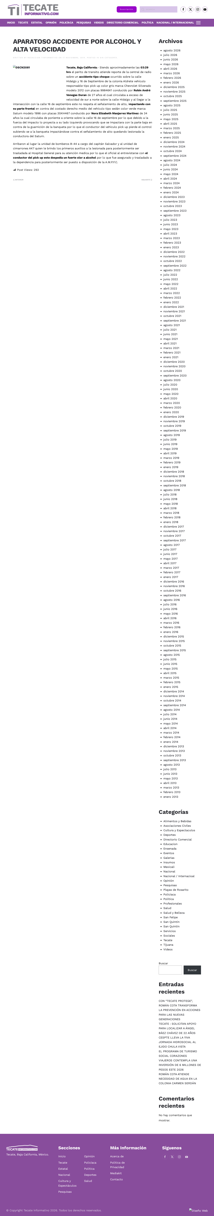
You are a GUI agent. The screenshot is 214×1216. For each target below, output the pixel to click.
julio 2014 (170, 714)
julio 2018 (170, 494)
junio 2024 (170, 169)
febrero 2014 (171, 737)
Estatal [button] (36, 22)
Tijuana (168, 944)
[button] (198, 23)
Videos (99, 22)
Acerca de (117, 1156)
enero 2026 (171, 82)
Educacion (170, 844)
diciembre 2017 (173, 526)
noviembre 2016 (174, 586)
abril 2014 (170, 728)
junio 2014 (170, 718)
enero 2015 (170, 686)
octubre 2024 (172, 151)
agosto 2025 (171, 105)
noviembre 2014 (174, 696)
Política (147, 22)
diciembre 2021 (173, 306)
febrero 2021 (171, 352)
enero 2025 (171, 137)
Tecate (23, 22)
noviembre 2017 (174, 531)
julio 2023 (170, 219)
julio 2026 (170, 55)
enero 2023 (171, 247)
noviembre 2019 (174, 421)
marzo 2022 (171, 293)
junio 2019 (170, 444)
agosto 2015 (171, 654)
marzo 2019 (171, 457)
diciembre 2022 (174, 251)
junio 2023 (170, 224)
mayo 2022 (170, 284)
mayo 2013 (170, 778)
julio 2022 (170, 274)
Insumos (169, 862)
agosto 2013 (171, 764)
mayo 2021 (170, 338)
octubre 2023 (172, 206)
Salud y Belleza (174, 912)
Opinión (51, 22)
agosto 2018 (171, 490)
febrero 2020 (172, 407)
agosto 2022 (171, 270)
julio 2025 (170, 109)
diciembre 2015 (173, 636)
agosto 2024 (171, 160)
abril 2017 (169, 563)
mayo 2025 (170, 119)
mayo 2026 (170, 64)
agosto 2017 (171, 544)
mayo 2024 (170, 174)
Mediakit (116, 1173)
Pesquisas (83, 22)
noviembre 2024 (174, 146)
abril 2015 (169, 673)
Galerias (168, 857)
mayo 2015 (170, 668)
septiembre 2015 (174, 650)
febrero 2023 (172, 242)
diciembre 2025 (174, 87)
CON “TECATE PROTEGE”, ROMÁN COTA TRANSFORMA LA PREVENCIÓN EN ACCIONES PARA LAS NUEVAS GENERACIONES (179, 1010)
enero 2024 (171, 192)
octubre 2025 (172, 96)
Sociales (169, 935)
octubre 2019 (172, 425)
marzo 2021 (171, 348)
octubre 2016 (172, 590)
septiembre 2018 (174, 485)
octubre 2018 (172, 480)
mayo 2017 (170, 558)
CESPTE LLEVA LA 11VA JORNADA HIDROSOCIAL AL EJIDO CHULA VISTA (177, 1042)
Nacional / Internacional (175, 22)
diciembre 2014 (173, 691)
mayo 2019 (170, 448)
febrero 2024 (172, 187)
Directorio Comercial (177, 839)
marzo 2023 (171, 238)
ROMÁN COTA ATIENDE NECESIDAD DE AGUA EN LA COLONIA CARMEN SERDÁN (178, 1078)
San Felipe (170, 917)
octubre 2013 (172, 755)
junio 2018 (170, 499)
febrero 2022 (172, 297)
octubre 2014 (172, 700)
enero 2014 (170, 741)
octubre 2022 (172, 261)
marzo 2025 (171, 128)
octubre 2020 (172, 370)
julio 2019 (170, 439)
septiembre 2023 (175, 210)
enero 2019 (170, 467)
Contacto (116, 1179)
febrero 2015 (171, 682)
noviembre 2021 (174, 311)
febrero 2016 (171, 627)
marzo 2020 (171, 402)
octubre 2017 (172, 535)
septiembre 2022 (175, 265)
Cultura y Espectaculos (179, 830)
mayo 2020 (170, 393)
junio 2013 (170, 773)
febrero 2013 (171, 792)
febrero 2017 (171, 572)
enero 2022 (171, 302)
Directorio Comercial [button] (122, 22)
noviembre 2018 (174, 476)
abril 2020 (170, 398)
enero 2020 (171, 412)
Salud (167, 908)
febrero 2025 (172, 132)
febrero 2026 (172, 77)
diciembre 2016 (173, 581)
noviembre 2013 (174, 750)
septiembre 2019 (174, 430)
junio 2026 (170, 59)
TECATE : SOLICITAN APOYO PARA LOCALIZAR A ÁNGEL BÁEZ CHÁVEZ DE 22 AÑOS (177, 1028)
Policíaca (66, 22)
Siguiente (146, 180)
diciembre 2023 (174, 196)
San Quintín (171, 921)
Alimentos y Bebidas (177, 821)
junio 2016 (170, 609)
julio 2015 (169, 659)
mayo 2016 (170, 613)
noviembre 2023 (174, 201)
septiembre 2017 (174, 540)
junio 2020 (170, 389)
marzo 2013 (171, 787)
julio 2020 (170, 384)
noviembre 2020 (174, 366)
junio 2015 (170, 663)
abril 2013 (170, 783)
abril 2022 (170, 288)
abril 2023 (170, 233)
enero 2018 (170, 522)
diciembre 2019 (173, 416)
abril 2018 (170, 508)
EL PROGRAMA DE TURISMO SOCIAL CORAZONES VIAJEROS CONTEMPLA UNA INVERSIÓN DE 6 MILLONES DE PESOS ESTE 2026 (180, 1060)
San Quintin (171, 926)
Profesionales (172, 903)
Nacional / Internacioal (179, 876)
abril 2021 (170, 343)
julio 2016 (170, 604)
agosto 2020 (171, 380)
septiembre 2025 (174, 100)
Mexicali (169, 866)
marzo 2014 (171, 732)
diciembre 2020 (174, 361)
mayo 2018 (170, 503)
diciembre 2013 (173, 746)
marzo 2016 (171, 622)
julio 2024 (170, 164)
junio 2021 (170, 334)
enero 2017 (170, 577)
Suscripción (126, 9)
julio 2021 (170, 329)
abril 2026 (170, 68)
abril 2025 (170, 123)
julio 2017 (169, 549)
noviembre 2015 (174, 641)
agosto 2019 (171, 435)
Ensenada (169, 848)
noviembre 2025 (174, 91)
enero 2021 (170, 357)
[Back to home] (32, 9)
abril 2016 (170, 618)
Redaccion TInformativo (43, 58)
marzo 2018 (171, 512)
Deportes (169, 834)
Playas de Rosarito (175, 889)
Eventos (168, 853)
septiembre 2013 (174, 760)
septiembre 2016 (174, 595)
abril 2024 (170, 178)
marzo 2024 (171, 183)
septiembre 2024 (174, 155)
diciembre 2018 (173, 471)
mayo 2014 (170, 723)
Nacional (169, 871)
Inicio (11, 22)
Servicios (169, 931)
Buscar (163, 963)
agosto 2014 (171, 709)
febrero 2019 (171, 462)
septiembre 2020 (175, 375)
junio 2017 (170, 554)
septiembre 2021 (174, 320)
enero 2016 (170, 632)
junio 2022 (170, 279)
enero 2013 (170, 796)
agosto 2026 (171, 50)
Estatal (63, 1168)
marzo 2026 (171, 73)
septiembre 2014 (174, 705)
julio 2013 (170, 769)
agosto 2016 (171, 599)
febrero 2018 (171, 517)
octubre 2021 (172, 315)
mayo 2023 (170, 229)
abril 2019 (170, 453)
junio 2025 (170, 114)
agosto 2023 (171, 215)
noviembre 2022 (174, 256)
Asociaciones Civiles (177, 825)
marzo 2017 (171, 567)
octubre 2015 (172, 645)
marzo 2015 (171, 677)
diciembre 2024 (174, 142)
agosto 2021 (171, 325)
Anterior (19, 180)
